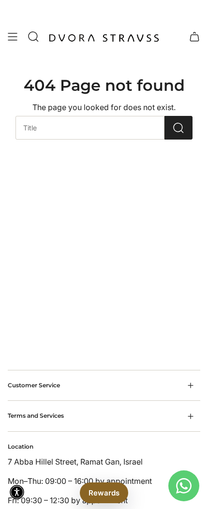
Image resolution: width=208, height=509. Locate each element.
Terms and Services (36, 415)
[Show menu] (12, 36)
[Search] (178, 128)
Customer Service (34, 385)
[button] (17, 492)
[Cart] (194, 36)
